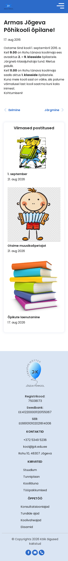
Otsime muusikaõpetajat (27, 246)
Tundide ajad (30, 513)
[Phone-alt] (41, 552)
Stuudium (30, 470)
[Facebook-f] (28, 552)
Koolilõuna (30, 483)
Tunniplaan (31, 477)
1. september (17, 174)
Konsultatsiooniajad (35, 507)
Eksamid (27, 527)
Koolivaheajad (31, 520)
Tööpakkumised (35, 490)
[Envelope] (35, 552)
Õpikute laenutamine (24, 317)
